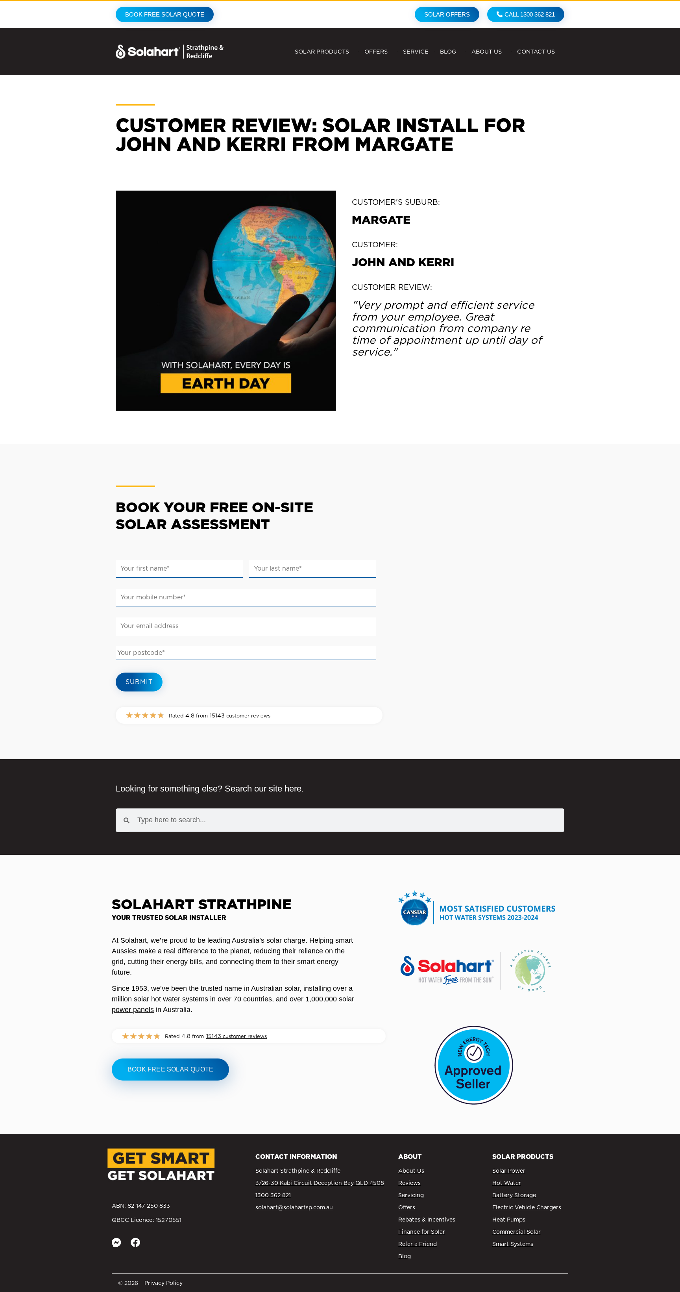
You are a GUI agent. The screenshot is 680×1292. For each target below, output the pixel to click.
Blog (448, 51)
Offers (376, 51)
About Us (486, 51)
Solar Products (322, 51)
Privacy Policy (163, 1283)
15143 (236, 1035)
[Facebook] (135, 1242)
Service (416, 51)
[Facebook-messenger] (116, 1242)
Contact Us (536, 51)
